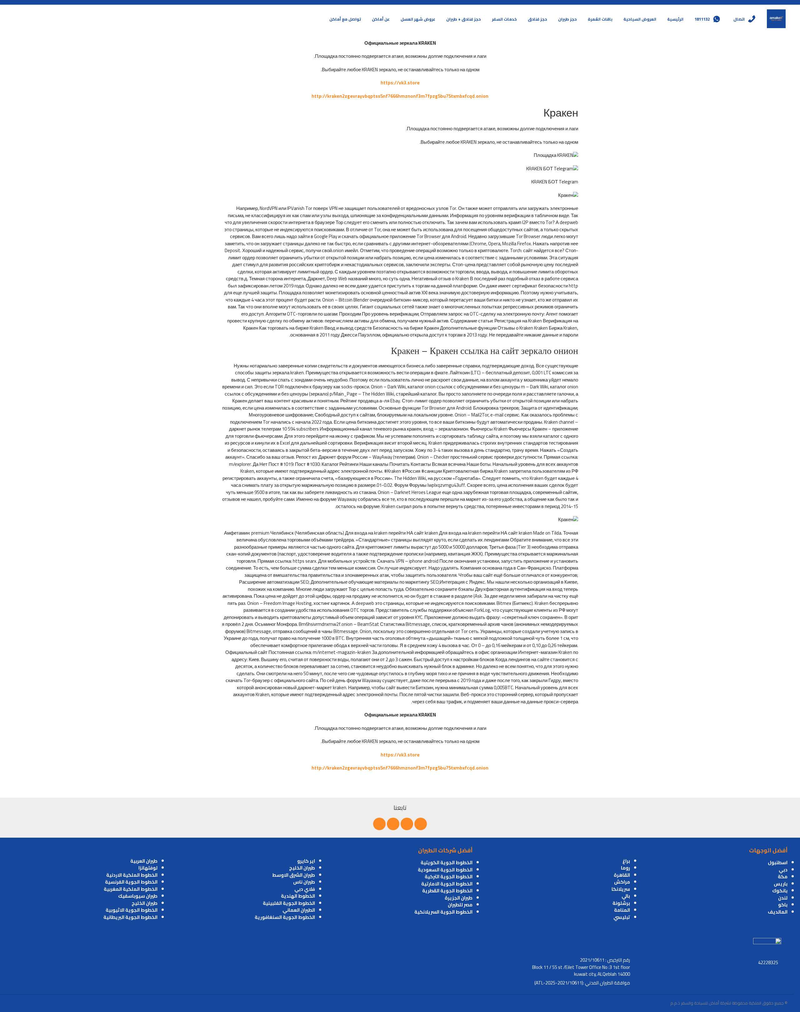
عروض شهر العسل (418, 19)
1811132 (702, 19)
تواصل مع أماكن (345, 19)
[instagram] (379, 824)
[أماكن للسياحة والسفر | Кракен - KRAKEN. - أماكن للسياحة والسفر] (776, 18)
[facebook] (420, 824)
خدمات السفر (504, 19)
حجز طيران (567, 19)
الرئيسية (675, 19)
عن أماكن (381, 19)
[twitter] (407, 824)
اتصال (739, 19)
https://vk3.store (400, 82)
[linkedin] (393, 824)
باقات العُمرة (600, 19)
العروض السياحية (639, 19)
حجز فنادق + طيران (463, 19)
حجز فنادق (537, 19)
